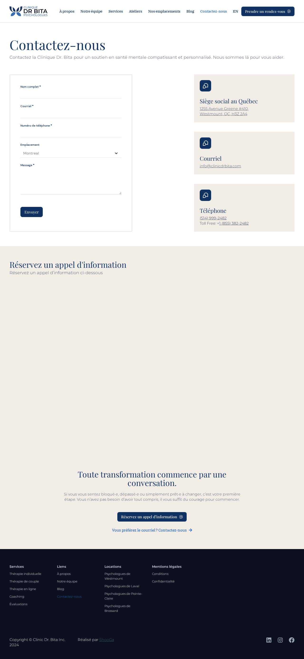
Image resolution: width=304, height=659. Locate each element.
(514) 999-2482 (213, 218)
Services (116, 11)
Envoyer (31, 211)
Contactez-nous (213, 11)
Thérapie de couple (24, 581)
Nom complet (30, 87)
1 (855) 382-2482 (234, 223)
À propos (66, 11)
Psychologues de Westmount (117, 576)
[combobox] (70, 153)
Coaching (17, 596)
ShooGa (106, 639)
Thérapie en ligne (23, 589)
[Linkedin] (269, 640)
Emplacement (29, 145)
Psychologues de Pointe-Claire (123, 596)
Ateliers (135, 11)
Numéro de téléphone (36, 125)
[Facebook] (291, 640)
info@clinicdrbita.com (220, 166)
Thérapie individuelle (25, 574)
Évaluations (18, 604)
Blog (190, 11)
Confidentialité (163, 581)
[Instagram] (280, 640)
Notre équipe (91, 11)
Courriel (26, 106)
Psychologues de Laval (121, 586)
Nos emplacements (164, 11)
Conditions (160, 574)
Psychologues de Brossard (117, 608)
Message (27, 165)
